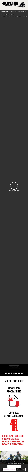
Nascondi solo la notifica (9, 469)
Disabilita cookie (20, 469)
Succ (26, 456)
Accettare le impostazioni (14, 466)
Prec (1, 456)
